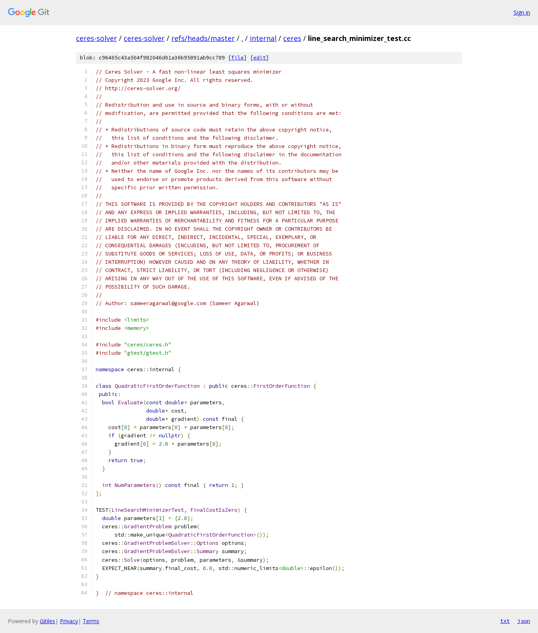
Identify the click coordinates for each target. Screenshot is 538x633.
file (237, 57)
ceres (292, 38)
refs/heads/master (203, 38)
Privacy (69, 621)
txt (505, 620)
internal (263, 38)
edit (259, 57)
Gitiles (47, 621)
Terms (91, 621)
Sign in (522, 12)
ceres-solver (96, 38)
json (524, 620)
